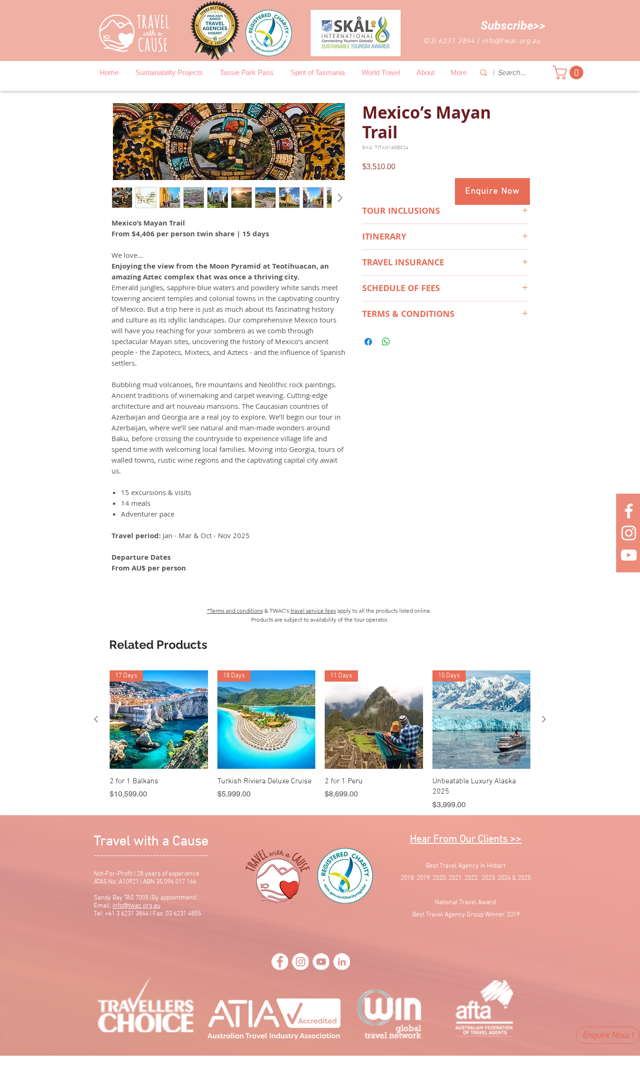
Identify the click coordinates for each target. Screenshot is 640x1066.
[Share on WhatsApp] (386, 341)
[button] (513, 25)
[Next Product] (544, 719)
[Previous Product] (96, 719)
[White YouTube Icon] (629, 555)
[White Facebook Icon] (629, 511)
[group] (320, 740)
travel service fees (313, 610)
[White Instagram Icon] (629, 533)
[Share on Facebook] (368, 341)
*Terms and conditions (235, 610)
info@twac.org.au (511, 41)
